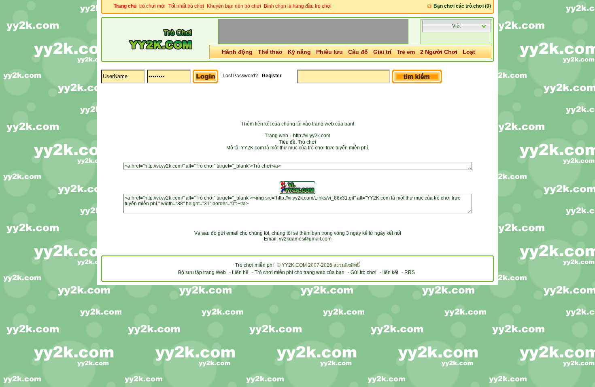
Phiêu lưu (329, 52)
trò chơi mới (152, 6)
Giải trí (382, 52)
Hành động (237, 52)
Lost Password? (240, 76)
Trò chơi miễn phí (254, 265)
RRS (409, 272)
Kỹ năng (299, 52)
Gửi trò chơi (363, 272)
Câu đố (358, 52)
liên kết (390, 272)
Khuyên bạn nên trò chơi (234, 6)
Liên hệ (240, 272)
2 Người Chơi (438, 52)
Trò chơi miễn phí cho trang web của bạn (299, 272)
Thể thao (270, 52)
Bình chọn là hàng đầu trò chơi (298, 6)
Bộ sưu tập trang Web (202, 272)
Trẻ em (406, 52)
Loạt (469, 52)
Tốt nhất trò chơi (186, 6)
